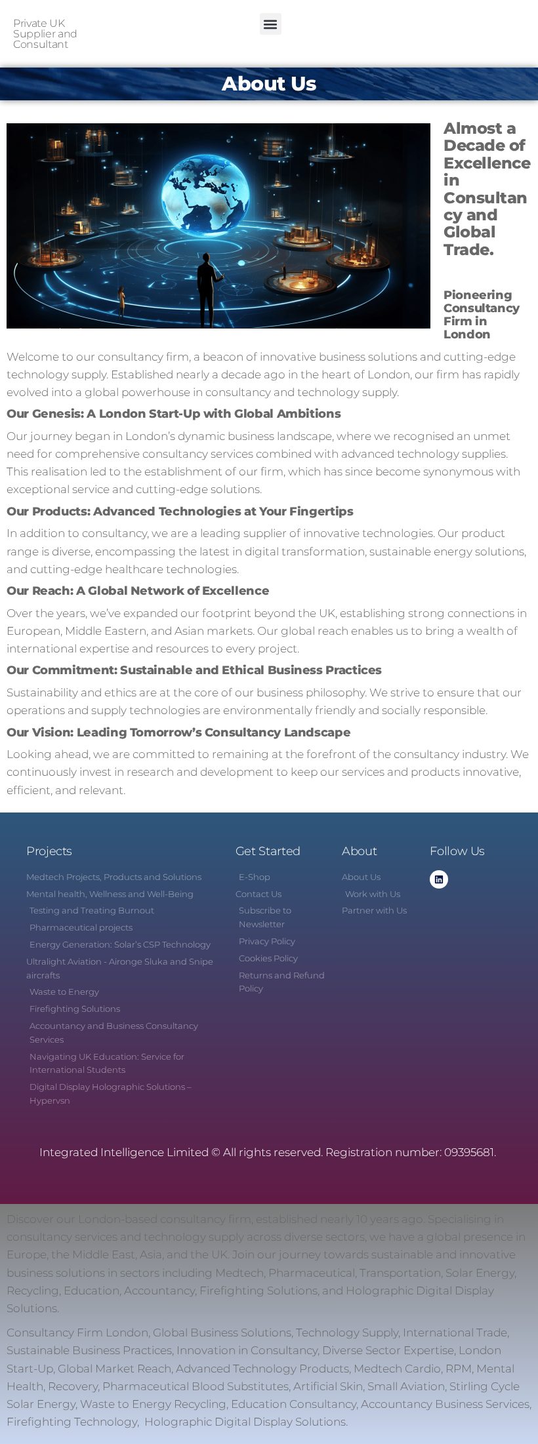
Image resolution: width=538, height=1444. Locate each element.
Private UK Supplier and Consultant (45, 33)
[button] (270, 24)
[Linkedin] (439, 879)
